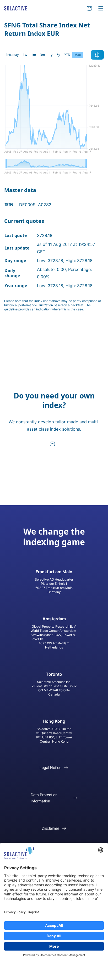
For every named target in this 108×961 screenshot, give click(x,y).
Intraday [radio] (12, 55)
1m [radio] (33, 55)
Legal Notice (50, 767)
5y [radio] (58, 55)
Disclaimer (50, 828)
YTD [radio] (67, 55)
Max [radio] (77, 55)
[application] (54, 111)
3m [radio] (42, 55)
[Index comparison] (97, 55)
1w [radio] (25, 55)
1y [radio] (50, 55)
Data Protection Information (44, 797)
